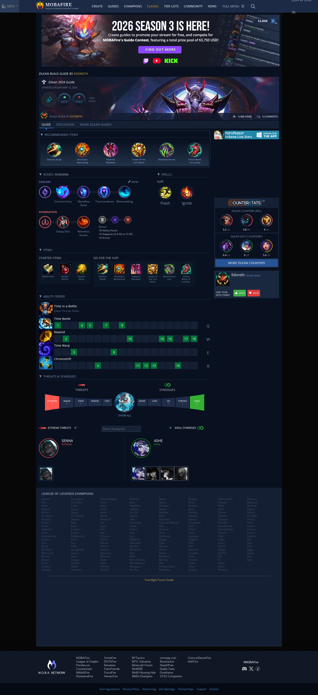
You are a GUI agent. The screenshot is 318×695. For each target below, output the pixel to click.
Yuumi (251, 533)
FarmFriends (112, 669)
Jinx (102, 533)
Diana (74, 512)
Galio (74, 546)
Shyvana (193, 536)
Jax (102, 522)
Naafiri (134, 570)
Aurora (46, 539)
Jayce (103, 526)
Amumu (46, 519)
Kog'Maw (135, 506)
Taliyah (222, 502)
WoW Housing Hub (144, 672)
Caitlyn (46, 566)
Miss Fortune (137, 560)
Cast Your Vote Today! (223, 293)
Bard (44, 546)
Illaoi (103, 506)
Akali (44, 506)
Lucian (133, 529)
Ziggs (250, 549)
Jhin (102, 529)
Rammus (164, 556)
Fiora (74, 539)
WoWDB (137, 669)
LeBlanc (134, 509)
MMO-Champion (142, 676)
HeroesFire (111, 676)
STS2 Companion (171, 676)
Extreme (67, 444)
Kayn (103, 563)
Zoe (249, 556)
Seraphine (194, 522)
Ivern (103, 512)
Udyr (221, 536)
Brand (45, 556)
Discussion (65, 124)
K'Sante (104, 536)
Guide (46, 124)
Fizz (73, 543)
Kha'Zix (104, 570)
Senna (192, 519)
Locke (133, 526)
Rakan (162, 553)
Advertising (149, 689)
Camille (46, 570)
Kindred (134, 499)
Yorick (250, 526)
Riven (191, 502)
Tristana (223, 519)
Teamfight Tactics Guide (159, 580)
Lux (132, 536)
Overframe (166, 672)
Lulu (132, 533)
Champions (133, 6)
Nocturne (164, 519)
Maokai (134, 546)
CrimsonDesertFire (199, 658)
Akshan (46, 509)
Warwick (252, 502)
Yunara (251, 529)
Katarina (105, 556)
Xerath (251, 512)
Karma (104, 546)
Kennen (104, 566)
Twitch (222, 533)
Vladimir (223, 570)
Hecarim (76, 570)
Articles (214, 689)
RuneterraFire (84, 676)
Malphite (135, 539)
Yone (250, 522)
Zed (249, 543)
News (212, 6)
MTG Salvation (141, 661)
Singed (192, 539)
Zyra (249, 560)
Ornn (162, 533)
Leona (133, 516)
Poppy (162, 539)
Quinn (162, 549)
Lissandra (135, 522)
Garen (75, 553)
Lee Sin (134, 512)
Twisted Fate (225, 529)
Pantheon (164, 536)
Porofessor (83, 665)
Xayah (250, 509)
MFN (10, 6)
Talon (221, 506)
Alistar (45, 512)
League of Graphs (87, 661)
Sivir (191, 546)
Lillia (132, 519)
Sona (191, 556)
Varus (221, 543)
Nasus (163, 502)
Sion (191, 543)
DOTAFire (110, 661)
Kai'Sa (104, 539)
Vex (220, 556)
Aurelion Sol (49, 536)
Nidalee (163, 512)
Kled (132, 502)
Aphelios (47, 529)
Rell (161, 563)
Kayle (103, 560)
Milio (132, 556)
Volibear (252, 499)
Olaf (161, 526)
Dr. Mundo (77, 516)
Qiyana (163, 546)
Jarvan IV (105, 519)
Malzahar (135, 543)
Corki (74, 506)
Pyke (162, 543)
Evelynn (75, 529)
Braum (46, 560)
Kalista (104, 543)
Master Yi (135, 549)
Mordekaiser (137, 563)
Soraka (192, 560)
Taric (221, 509)
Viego (221, 563)
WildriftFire (83, 672)
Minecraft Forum (142, 665)
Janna (103, 516)
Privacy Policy (131, 689)
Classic (153, 6)
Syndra (192, 570)
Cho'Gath (76, 502)
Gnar (74, 556)
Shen (191, 533)
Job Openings (167, 689)
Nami (162, 499)
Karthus (105, 549)
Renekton (164, 570)
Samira (192, 512)
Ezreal (75, 533)
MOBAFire (82, 658)
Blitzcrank (47, 553)
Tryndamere (225, 526)
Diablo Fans (167, 669)
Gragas (75, 560)
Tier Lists (171, 6)
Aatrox (46, 499)
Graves (75, 563)
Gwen (74, 566)
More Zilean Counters (246, 263)
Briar (45, 563)
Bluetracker (167, 661)
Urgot (221, 539)
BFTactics (138, 658)
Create (97, 6)
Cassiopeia (77, 499)
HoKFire (193, 661)
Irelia (103, 509)
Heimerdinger (108, 499)
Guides (113, 6)
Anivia (45, 522)
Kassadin (105, 553)
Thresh (222, 516)
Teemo (222, 512)
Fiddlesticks (78, 536)
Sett (190, 526)
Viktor (221, 566)
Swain (192, 563)
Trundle (222, 522)
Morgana (135, 566)
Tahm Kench (225, 499)
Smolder (193, 553)
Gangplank (77, 549)
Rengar (192, 499)
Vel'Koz (222, 553)
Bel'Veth (46, 549)
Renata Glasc (167, 566)
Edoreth (81, 74)
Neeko (163, 509)
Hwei (103, 502)
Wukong (252, 506)
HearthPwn (166, 665)
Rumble (193, 506)
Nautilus (164, 506)
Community (193, 6)
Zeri (249, 546)
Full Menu (231, 6)
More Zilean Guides (96, 124)
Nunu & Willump (168, 522)
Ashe (45, 533)
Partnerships (186, 689)
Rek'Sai (163, 560)
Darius (75, 509)
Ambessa (47, 516)
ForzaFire (110, 672)
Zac (249, 539)
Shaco (192, 529)
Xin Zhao (252, 516)
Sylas (191, 566)
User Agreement (110, 689)
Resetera (109, 665)
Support (201, 689)
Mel (132, 553)
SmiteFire (110, 658)
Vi (219, 560)
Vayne (221, 546)
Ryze (191, 509)
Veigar (222, 549)
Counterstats (84, 669)
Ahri (44, 502)
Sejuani (192, 516)
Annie (45, 526)
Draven (75, 519)
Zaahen (251, 536)
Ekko (74, 522)
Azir (44, 543)
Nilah (162, 516)
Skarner (193, 549)
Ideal (157, 444)
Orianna (164, 529)
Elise (74, 526)
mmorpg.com (168, 658)
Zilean (250, 553)
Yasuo (250, 519)
